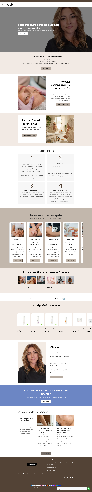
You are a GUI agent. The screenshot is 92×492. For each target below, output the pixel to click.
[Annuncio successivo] (89, 1)
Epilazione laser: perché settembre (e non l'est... (46, 430)
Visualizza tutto (46, 453)
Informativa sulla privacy (43, 487)
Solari (67, 286)
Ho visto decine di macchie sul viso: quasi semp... (64, 430)
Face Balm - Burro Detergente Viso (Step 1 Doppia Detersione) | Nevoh (79, 329)
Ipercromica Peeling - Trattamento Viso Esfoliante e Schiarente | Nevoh (51, 329)
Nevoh (30, 487)
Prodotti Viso (21, 286)
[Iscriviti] (39, 477)
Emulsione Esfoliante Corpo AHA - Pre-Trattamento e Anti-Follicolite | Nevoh (37, 329)
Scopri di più (18, 260)
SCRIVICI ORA (23, 33)
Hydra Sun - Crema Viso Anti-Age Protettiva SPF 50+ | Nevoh (65, 329)
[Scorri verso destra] (48, 336)
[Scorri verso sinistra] (43, 336)
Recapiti (50, 487)
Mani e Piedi (40, 286)
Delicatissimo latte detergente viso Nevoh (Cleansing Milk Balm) (23, 329)
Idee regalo (59, 286)
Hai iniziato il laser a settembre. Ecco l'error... (26, 420)
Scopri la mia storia (56, 377)
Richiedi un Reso (31, 464)
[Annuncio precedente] (2, 1)
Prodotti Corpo (31, 286)
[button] (2, 4)
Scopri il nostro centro (63, 104)
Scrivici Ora (46, 68)
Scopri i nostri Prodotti (29, 135)
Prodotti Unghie (49, 286)
